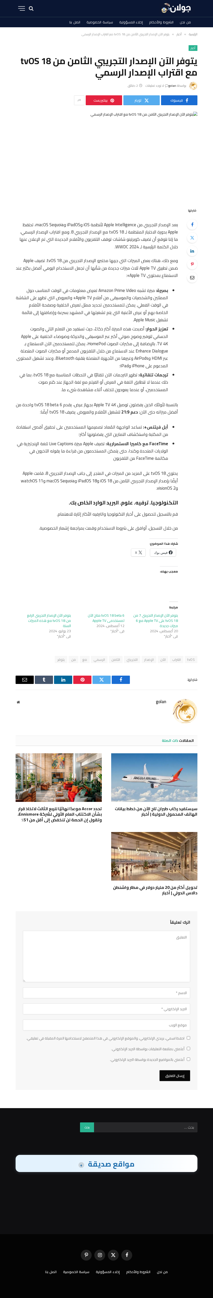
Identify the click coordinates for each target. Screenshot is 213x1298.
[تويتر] (192, 237)
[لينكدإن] (192, 251)
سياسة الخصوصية (99, 22)
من (73, 659)
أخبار (193, 48)
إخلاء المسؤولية (131, 22)
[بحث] (31, 8)
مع (84, 659)
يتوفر (61, 659)
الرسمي (99, 659)
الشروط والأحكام (161, 22)
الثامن (115, 659)
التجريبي (132, 659)
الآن (163, 659)
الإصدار (149, 659)
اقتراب (176, 659)
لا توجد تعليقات (154, 86)
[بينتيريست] (192, 264)
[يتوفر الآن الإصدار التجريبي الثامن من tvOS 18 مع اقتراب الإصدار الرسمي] (106, 155)
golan (172, 86)
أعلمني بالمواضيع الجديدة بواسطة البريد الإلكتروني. (147, 1059)
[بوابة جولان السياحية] (177, 8)
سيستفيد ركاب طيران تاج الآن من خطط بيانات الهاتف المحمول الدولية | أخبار (156, 811)
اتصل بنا (74, 22)
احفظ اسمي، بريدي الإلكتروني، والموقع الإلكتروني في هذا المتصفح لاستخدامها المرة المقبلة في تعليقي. (105, 1038)
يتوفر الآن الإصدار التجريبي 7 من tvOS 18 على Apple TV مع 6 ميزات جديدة (155, 620)
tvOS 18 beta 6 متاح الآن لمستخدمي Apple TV (106, 618)
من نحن (185, 22)
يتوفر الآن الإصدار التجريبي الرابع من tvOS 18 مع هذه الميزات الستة (49, 620)
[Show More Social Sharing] (79, 100)
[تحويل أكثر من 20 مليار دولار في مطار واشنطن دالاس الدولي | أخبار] (154, 856)
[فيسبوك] (192, 224)
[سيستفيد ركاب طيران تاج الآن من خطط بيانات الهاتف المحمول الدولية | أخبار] (154, 777)
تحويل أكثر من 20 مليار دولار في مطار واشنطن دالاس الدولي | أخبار (155, 890)
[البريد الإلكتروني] (192, 277)
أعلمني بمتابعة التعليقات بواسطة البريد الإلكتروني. (147, 1049)
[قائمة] (21, 8)
